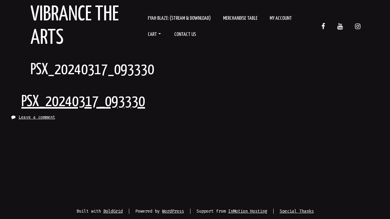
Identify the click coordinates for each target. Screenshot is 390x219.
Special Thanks (297, 211)
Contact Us (185, 34)
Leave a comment (37, 117)
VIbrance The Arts (74, 26)
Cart (152, 34)
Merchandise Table (240, 18)
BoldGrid (113, 211)
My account (281, 18)
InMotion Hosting (247, 211)
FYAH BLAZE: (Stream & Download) (179, 18)
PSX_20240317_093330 (83, 102)
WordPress (173, 211)
